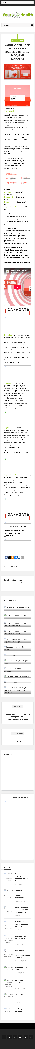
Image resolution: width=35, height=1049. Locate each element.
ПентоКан (8, 335)
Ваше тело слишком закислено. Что (21, 982)
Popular (7, 867)
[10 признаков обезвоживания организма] (8, 925)
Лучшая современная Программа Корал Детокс (22, 877)
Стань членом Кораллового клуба (17, 798)
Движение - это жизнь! (21, 968)
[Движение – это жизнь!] (8, 968)
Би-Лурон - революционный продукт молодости (21, 894)
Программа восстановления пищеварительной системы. (22, 954)
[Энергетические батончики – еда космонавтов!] (8, 911)
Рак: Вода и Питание (19, 1010)
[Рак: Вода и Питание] (8, 1010)
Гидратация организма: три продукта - (17, 688)
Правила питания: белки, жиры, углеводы (22, 938)
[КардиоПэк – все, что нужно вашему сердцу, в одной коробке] (17, 71)
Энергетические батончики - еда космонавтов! (21, 909)
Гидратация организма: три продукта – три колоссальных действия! (17, 716)
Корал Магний (10, 475)
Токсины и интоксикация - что (21, 997)
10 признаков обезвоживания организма (21, 924)
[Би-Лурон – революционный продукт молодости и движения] (8, 895)
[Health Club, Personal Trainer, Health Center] (17, 14)
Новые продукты (17, 741)
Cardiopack (9, 111)
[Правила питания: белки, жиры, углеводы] (8, 939)
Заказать (19, 309)
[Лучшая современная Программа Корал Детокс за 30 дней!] (8, 879)
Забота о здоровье (17, 40)
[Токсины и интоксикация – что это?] (8, 996)
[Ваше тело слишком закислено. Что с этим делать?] (8, 984)
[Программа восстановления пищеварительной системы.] (8, 954)
